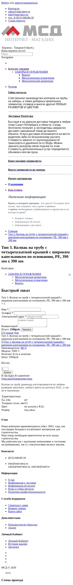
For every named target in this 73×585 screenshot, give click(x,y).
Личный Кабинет (18, 540)
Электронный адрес (13, 316)
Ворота (26, 74)
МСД (23, 348)
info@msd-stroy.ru (18, 14)
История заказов (17, 543)
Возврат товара (24, 218)
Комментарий (9, 326)
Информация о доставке (28, 225)
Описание (7, 378)
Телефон (7, 313)
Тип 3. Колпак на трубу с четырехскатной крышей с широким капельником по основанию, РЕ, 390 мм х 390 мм (38, 237)
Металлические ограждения (38, 77)
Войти (5, 2)
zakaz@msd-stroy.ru (19, 11)
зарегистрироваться (26, 2)
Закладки (13, 547)
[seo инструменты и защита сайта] (8, 573)
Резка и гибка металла (21, 488)
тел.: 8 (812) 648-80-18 (21, 17)
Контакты (14, 8)
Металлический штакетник (37, 80)
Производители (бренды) (22, 524)
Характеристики (22, 378)
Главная (12, 231)
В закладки (7, 375)
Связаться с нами (18, 505)
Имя (4, 309)
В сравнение (22, 375)
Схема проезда (16, 20)
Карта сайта (15, 511)
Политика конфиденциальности (26, 491)
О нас (11, 479)
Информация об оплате (27, 221)
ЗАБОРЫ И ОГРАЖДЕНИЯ (31, 71)
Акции (12, 527)
